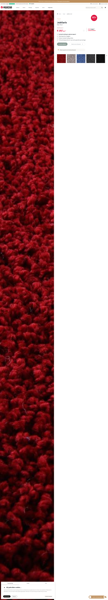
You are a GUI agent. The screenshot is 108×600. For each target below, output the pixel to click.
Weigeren (14, 596)
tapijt (64, 13)
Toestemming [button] (10, 583)
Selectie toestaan (48, 596)
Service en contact (104, 3)
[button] (54, 1)
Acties (43, 7)
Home (59, 13)
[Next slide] (107, 56)
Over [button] (46, 583)
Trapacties (50, 7)
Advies (24, 7)
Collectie (17, 7)
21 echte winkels (95, 3)
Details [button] (28, 583)
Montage (30, 7)
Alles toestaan (7, 596)
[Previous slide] (55, 56)
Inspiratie (37, 7)
